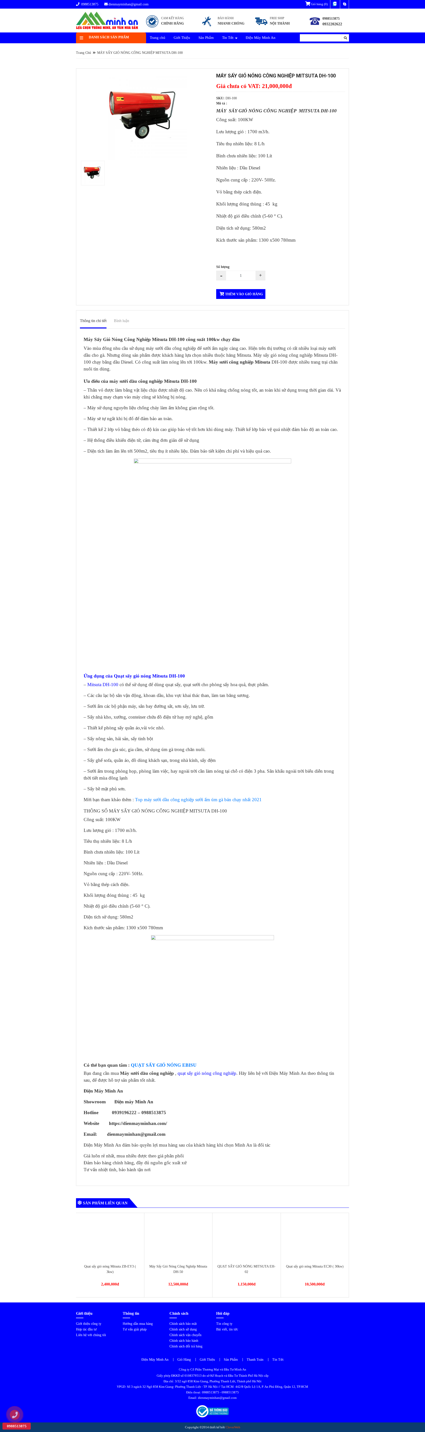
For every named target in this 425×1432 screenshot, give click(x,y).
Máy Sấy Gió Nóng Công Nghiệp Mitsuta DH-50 (110, 1269)
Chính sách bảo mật (183, 1324)
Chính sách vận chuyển (185, 1335)
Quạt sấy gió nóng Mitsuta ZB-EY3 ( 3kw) (315, 1269)
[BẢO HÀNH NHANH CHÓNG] (223, 27)
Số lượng (222, 267)
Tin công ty (224, 1324)
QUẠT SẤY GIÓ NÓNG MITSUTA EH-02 (178, 1269)
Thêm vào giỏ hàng (243, 294)
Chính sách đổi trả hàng (185, 1346)
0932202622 (332, 24)
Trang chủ (157, 38)
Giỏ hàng (319, 4)
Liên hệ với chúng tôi (91, 1335)
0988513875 (89, 4)
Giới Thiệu (182, 38)
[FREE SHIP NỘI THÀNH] (273, 27)
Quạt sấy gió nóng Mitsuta (141, 676)
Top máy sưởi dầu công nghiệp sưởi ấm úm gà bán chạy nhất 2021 (198, 799)
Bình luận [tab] (121, 321)
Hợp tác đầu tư (86, 1329)
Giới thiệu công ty (88, 1324)
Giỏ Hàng (184, 1359)
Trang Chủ (83, 53)
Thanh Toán (255, 1359)
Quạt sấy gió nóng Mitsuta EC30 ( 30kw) (246, 1266)
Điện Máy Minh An (260, 38)
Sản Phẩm (206, 38)
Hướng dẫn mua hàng (138, 1324)
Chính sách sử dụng (183, 1329)
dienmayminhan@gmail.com (128, 4)
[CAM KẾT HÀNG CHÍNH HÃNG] (165, 27)
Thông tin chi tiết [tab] (93, 321)
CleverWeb (233, 1427)
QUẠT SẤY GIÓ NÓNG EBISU (164, 1065)
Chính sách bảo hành (183, 1341)
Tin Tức (228, 38)
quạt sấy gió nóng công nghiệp (207, 1073)
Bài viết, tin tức (227, 1329)
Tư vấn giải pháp (135, 1329)
